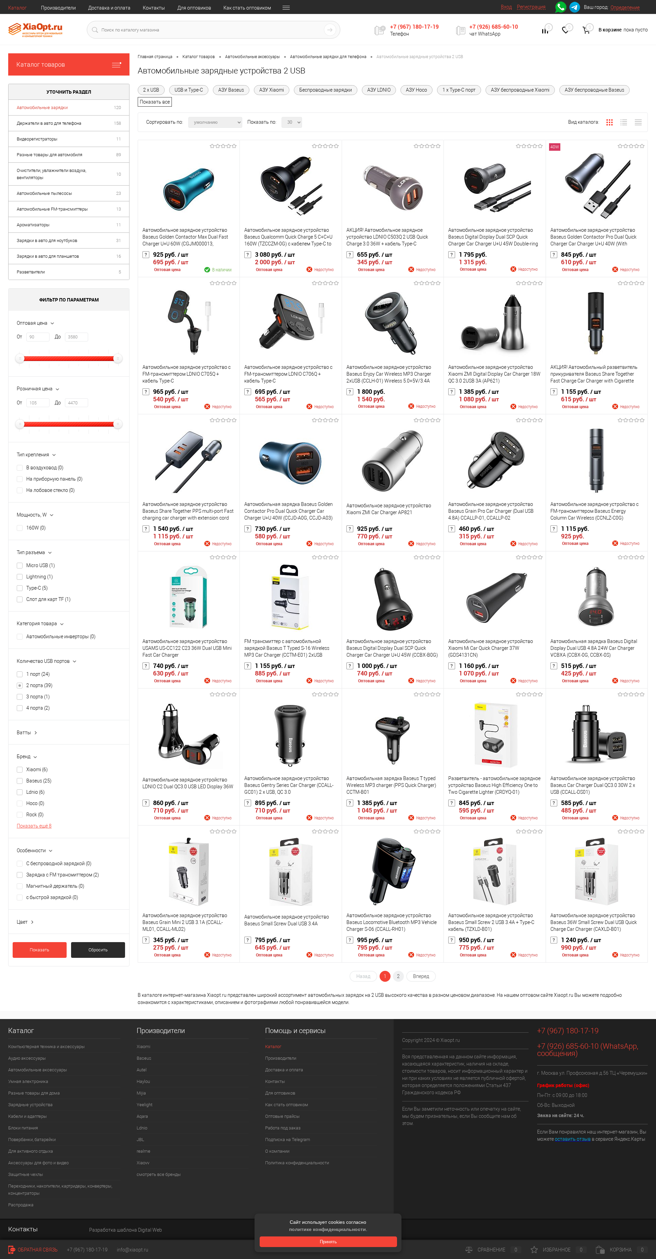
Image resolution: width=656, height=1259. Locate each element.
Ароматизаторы (33, 224)
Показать (39, 949)
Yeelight (144, 1104)
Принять (328, 1241)
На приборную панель (54, 479)
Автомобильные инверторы (61, 636)
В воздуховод (45, 467)
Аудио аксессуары (27, 1058)
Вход (506, 7)
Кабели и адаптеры (27, 1116)
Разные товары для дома (34, 1093)
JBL (140, 1139)
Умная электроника (28, 1081)
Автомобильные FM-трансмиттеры (52, 209)
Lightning (39, 576)
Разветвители (31, 271)
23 (118, 193)
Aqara (142, 1116)
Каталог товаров (40, 64)
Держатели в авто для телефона (49, 123)
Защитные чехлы (25, 1174)
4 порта (38, 708)
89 (118, 154)
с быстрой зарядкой (52, 897)
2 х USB (151, 90)
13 (118, 209)
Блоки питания (23, 1127)
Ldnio (35, 792)
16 (118, 256)
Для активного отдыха (30, 1151)
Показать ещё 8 (34, 826)
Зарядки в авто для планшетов (48, 256)
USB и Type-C (189, 90)
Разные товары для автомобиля (49, 154)
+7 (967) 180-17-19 (414, 26)
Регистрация (531, 7)
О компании (277, 1151)
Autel (142, 1069)
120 (117, 107)
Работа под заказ (283, 1127)
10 (118, 174)
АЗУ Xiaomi (271, 90)
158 (117, 123)
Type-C (37, 588)
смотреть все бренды (159, 1174)
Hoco (35, 803)
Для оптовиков (194, 8)
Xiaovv (143, 1162)
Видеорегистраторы (37, 139)
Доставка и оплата (109, 8)
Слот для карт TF (48, 599)
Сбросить (98, 949)
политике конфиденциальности (327, 1229)
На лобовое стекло (50, 490)
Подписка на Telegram (287, 1139)
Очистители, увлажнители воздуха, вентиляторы (51, 174)
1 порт (38, 674)
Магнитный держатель (55, 886)
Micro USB (40, 565)
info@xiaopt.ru (132, 1250)
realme (143, 1151)
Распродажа (20, 1204)
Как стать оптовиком (247, 8)
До (58, 336)
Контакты (154, 8)
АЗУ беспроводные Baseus (594, 90)
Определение (625, 7)
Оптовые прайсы (282, 1116)
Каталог (17, 8)
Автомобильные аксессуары (37, 1069)
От (19, 336)
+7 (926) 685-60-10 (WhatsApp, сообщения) (587, 1050)
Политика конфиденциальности (297, 1162)
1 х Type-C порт (459, 90)
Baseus (39, 780)
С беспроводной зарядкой (59, 863)
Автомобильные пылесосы (44, 193)
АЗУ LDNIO (379, 90)
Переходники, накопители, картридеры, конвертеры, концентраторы (60, 1189)
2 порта (39, 685)
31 (118, 240)
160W (36, 528)
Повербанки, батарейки (32, 1139)
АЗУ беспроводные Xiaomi (520, 90)
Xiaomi (37, 769)
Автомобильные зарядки (42, 107)
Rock (35, 814)
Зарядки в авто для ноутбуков (47, 240)
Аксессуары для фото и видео (38, 1162)
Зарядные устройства (30, 1104)
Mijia (141, 1093)
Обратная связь (37, 1250)
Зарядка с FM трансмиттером (62, 875)
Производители (58, 8)
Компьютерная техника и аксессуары (46, 1046)
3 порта (38, 696)
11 (118, 139)
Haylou (143, 1081)
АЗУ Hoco (416, 90)
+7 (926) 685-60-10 (493, 26)
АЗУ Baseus (231, 90)
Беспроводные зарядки (325, 90)
